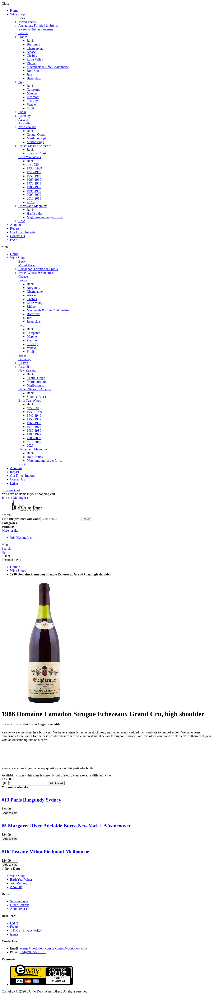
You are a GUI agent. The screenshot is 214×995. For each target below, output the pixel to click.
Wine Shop (17, 875)
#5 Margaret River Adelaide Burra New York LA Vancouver (66, 825)
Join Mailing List (21, 537)
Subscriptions (19, 901)
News (14, 934)
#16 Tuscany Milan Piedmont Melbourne (45, 851)
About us (16, 887)
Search (6, 548)
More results (10, 530)
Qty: (5, 783)
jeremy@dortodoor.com (35, 948)
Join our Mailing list (15, 497)
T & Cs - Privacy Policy (26, 930)
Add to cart (56, 783)
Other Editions (19, 905)
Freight (14, 926)
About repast (18, 908)
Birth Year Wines (21, 879)
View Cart (11, 490)
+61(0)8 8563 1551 (33, 952)
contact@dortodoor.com (71, 948)
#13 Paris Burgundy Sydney (31, 800)
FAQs (14, 923)
